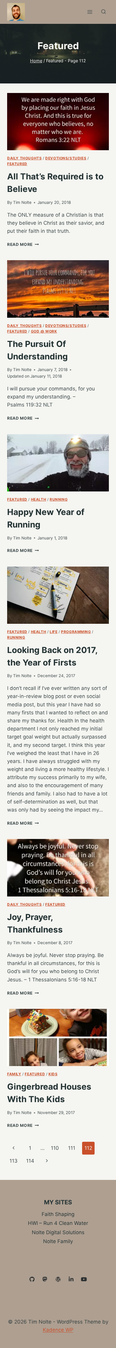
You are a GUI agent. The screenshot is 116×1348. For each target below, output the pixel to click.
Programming (76, 631)
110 (55, 1148)
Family (14, 1074)
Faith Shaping (58, 1214)
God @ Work (44, 331)
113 (14, 1161)
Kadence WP (58, 1330)
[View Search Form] (103, 12)
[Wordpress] (58, 1279)
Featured (17, 164)
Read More (23, 244)
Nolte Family (58, 1241)
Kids (52, 1074)
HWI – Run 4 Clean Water (58, 1223)
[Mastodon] (45, 1279)
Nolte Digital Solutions (58, 1232)
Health (38, 499)
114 (30, 1161)
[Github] (32, 1279)
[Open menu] (89, 11)
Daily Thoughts (24, 158)
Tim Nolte (22, 202)
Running (59, 499)
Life (53, 631)
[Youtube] (83, 1279)
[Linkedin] (71, 1279)
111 (71, 1148)
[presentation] (58, 121)
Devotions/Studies (65, 158)
